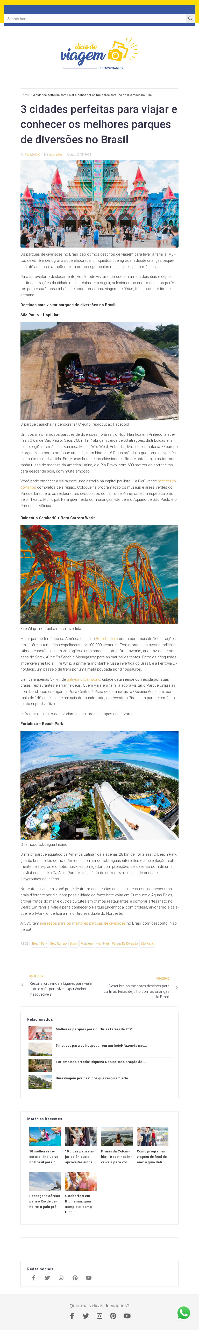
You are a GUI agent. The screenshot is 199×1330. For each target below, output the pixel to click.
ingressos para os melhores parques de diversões (83, 923)
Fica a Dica (96, 8)
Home (24, 95)
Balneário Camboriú (83, 679)
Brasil (60, 8)
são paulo (147, 943)
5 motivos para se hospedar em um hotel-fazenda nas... (101, 1045)
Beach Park (39, 943)
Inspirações (39, 8)
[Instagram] (61, 1278)
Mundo (75, 8)
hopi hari (102, 943)
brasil (73, 943)
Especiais (137, 8)
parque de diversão (125, 943)
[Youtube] (88, 1278)
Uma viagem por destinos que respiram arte (92, 1078)
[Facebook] (33, 1278)
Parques (118, 8)
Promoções (160, 8)
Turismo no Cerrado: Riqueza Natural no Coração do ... (101, 1062)
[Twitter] (47, 1278)
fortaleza (87, 943)
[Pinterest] (74, 1278)
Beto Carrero (107, 638)
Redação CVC (32, 154)
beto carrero (58, 943)
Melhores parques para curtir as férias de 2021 (94, 1029)
